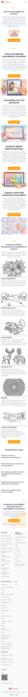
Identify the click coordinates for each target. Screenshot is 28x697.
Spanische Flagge (5, 597)
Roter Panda (4, 584)
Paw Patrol (18, 553)
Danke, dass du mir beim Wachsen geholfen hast (6, 637)
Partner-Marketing (5, 664)
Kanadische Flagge (6, 602)
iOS (2, 672)
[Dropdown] (25, 2)
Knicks (2, 632)
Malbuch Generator (6, 535)
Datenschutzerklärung (6, 655)
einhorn (17, 548)
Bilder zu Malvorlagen (6, 538)
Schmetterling (18, 556)
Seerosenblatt (4, 608)
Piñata (2, 641)
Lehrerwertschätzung (6, 644)
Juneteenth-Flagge (6, 616)
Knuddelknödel (5, 610)
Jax (2, 613)
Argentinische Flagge (6, 599)
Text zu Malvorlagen (6, 541)
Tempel (3, 590)
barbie (16, 558)
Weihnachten (18, 539)
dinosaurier (18, 561)
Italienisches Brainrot (20, 537)
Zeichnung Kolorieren (6, 548)
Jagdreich (3, 605)
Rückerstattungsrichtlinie (7, 662)
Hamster (3, 618)
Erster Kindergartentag (7, 587)
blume (16, 545)
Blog (16, 584)
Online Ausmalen (5, 576)
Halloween (17, 550)
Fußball (3, 625)
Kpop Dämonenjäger (20, 542)
